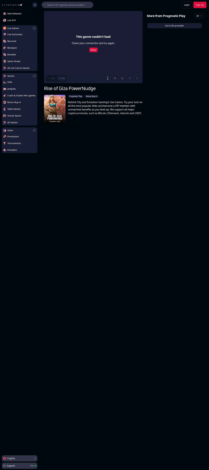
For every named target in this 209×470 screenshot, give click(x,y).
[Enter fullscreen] (137, 78)
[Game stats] (115, 78)
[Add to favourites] (122, 78)
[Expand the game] (130, 78)
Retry (93, 49)
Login (187, 4)
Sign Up (200, 4)
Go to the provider (174, 25)
